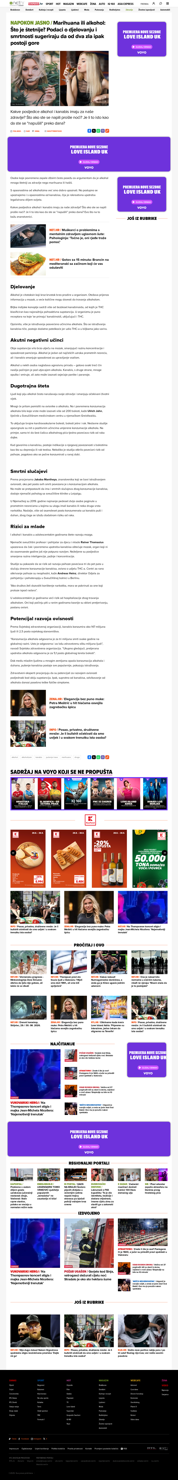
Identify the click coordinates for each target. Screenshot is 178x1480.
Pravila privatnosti (75, 1448)
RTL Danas (13, 1398)
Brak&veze (15, 9)
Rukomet (40, 1389)
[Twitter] (94, 131)
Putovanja (99, 9)
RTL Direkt (13, 1402)
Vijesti (11, 1385)
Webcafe (82, 4)
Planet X (134, 1406)
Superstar (70, 1410)
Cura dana (134, 1389)
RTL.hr (12, 1461)
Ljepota (62, 9)
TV (67, 1402)
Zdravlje (129, 9)
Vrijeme (12, 1415)
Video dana (135, 1419)
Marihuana (66, 757)
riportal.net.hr (104, 1461)
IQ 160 (111, 4)
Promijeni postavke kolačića (106, 1448)
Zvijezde (70, 1385)
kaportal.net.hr (72, 1461)
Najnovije (165, 1390)
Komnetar (134, 1398)
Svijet (11, 1389)
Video (165, 1385)
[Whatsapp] (98, 131)
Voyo (68, 1423)
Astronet (134, 1385)
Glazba (69, 1393)
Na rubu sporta (42, 1398)
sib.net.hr (59, 1461)
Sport (49, 4)
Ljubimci (75, 9)
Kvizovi (133, 1415)
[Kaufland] (89, 820)
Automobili (165, 9)
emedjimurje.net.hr (44, 1461)
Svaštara (134, 1410)
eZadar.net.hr (143, 1461)
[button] (14, 781)
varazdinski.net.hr (88, 1461)
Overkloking (135, 1402)
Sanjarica (165, 1394)
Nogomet (40, 1385)
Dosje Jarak (13, 1410)
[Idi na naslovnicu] (18, 6)
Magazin (68, 4)
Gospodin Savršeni (73, 1415)
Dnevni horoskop (137, 1393)
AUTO (102, 4)
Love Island (71, 1406)
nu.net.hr (155, 1461)
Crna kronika (13, 1393)
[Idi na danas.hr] (36, 3)
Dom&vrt (29, 9)
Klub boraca (41, 1393)
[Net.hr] (163, 1448)
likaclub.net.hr (42, 1464)
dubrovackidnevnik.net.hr (123, 1461)
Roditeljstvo (114, 9)
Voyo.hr (30, 1461)
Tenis (39, 1406)
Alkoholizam (27, 757)
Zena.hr (21, 1461)
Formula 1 (40, 1419)
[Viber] (103, 131)
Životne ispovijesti (147, 9)
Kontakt (88, 1448)
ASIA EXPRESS (126, 4)
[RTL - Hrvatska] (152, 1448)
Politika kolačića (58, 1448)
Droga (77, 757)
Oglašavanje (27, 1448)
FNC (38, 1415)
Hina (37, 131)
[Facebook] (89, 131)
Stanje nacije (14, 1406)
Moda (86, 9)
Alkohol (15, 757)
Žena (93, 4)
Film (68, 1389)
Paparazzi (70, 1398)
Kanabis (39, 757)
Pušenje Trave (52, 757)
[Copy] (107, 131)
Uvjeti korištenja (42, 1448)
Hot (58, 4)
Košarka (40, 1402)
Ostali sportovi (42, 1410)
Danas (12, 1380)
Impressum (14, 1448)
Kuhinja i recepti (46, 9)
